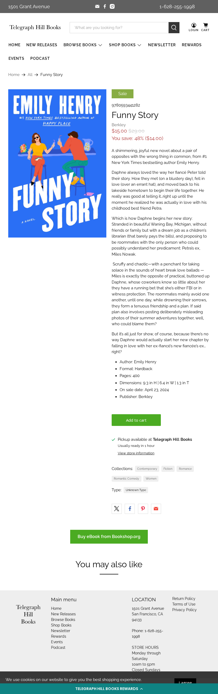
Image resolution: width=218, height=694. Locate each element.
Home (14, 45)
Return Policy (183, 598)
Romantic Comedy (126, 478)
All (30, 75)
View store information (136, 453)
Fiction (168, 469)
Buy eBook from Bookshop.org (109, 536)
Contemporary (147, 469)
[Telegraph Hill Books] (35, 27)
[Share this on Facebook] (130, 509)
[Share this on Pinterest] (143, 509)
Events (16, 58)
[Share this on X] (117, 509)
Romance (185, 469)
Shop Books (122, 45)
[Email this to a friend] (156, 509)
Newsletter (162, 45)
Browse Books (80, 45)
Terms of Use (183, 604)
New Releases (41, 45)
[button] (109, 688)
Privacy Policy (184, 610)
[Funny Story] (57, 163)
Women (151, 478)
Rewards (192, 45)
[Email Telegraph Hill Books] (97, 6)
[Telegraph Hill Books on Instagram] (112, 6)
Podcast (40, 58)
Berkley (119, 124)
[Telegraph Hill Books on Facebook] (104, 6)
